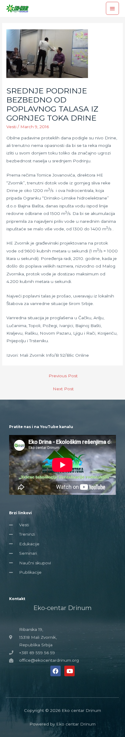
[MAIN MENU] (112, 8)
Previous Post (63, 375)
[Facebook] (55, 671)
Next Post (63, 388)
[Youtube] (69, 671)
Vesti (11, 126)
